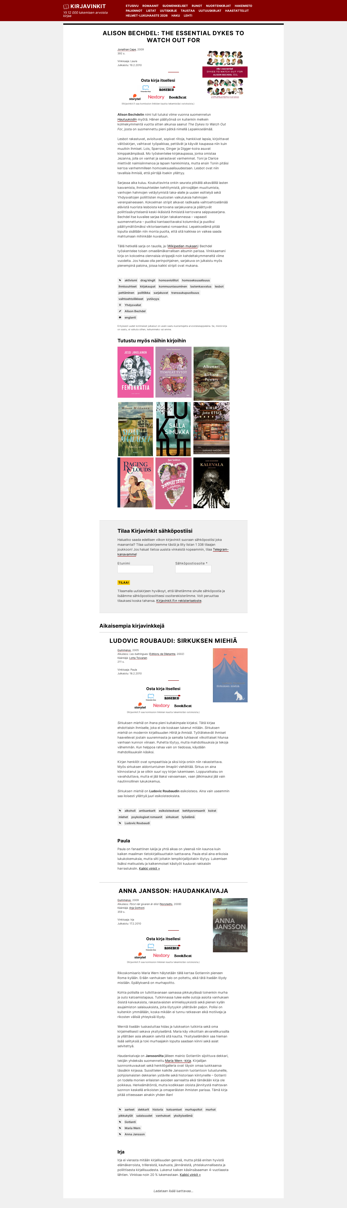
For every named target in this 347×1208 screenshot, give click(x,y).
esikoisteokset (169, 810)
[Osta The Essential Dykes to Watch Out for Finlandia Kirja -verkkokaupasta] (147, 91)
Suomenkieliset (175, 6)
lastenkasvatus (200, 286)
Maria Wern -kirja (178, 1061)
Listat (151, 10)
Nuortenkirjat (218, 6)
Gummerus (124, 650)
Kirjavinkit (88, 6)
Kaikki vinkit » (149, 868)
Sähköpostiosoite (191, 563)
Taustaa (188, 10)
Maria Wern (132, 1128)
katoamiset (174, 1109)
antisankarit (147, 810)
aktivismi (131, 280)
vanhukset (163, 1115)
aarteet (129, 1109)
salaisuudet (144, 1115)
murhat (211, 1109)
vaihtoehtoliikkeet (131, 299)
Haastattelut (237, 10)
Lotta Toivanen (138, 657)
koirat (212, 810)
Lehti (188, 15)
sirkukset (172, 817)
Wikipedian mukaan (183, 246)
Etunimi (123, 563)
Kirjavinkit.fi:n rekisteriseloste (178, 601)
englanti (130, 317)
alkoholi (130, 810)
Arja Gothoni (136, 907)
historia (158, 1109)
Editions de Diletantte (162, 653)
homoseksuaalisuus (196, 280)
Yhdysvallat (133, 305)
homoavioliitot (169, 280)
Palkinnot (134, 10)
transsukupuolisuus (185, 293)
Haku (176, 15)
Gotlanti (130, 1122)
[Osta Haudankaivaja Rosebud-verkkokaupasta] (174, 950)
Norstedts (166, 904)
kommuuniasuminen (173, 286)
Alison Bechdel (135, 311)
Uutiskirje (168, 10)
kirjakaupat (147, 286)
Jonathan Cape (126, 49)
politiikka (144, 293)
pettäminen (126, 293)
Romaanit (150, 6)
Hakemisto (243, 6)
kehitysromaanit (194, 810)
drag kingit (147, 280)
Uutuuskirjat (210, 10)
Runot (197, 6)
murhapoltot (193, 1109)
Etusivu (132, 6)
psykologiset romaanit (146, 817)
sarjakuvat (161, 293)
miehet (123, 817)
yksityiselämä (183, 1115)
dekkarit (143, 1109)
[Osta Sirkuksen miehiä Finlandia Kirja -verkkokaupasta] (152, 700)
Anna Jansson (135, 1134)
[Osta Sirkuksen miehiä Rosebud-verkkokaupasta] (174, 700)
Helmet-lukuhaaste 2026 (147, 15)
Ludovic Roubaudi (137, 823)
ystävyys (153, 299)
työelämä (188, 817)
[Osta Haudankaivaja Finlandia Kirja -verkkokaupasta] (152, 950)
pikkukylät (126, 1115)
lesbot (219, 286)
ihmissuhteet (128, 286)
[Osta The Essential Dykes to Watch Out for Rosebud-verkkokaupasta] (168, 91)
